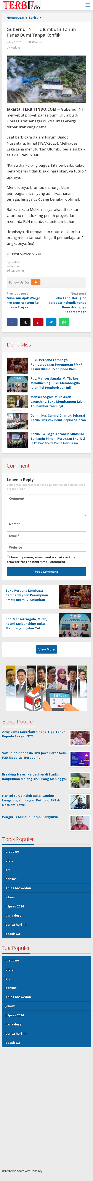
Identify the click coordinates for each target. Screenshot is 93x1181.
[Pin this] (38, 322)
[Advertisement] (46, 1110)
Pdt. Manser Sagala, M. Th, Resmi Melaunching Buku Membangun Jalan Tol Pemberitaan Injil (56, 383)
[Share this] (12, 322)
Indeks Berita (39, 1175)
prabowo (12, 851)
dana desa (13, 915)
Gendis (47, 1171)
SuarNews (59, 1171)
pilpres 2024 (14, 906)
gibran (10, 860)
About (74, 1171)
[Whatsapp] (64, 322)
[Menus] (88, 5)
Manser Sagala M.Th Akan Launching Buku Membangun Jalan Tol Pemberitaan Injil (57, 401)
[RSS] (35, 282)
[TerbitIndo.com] (21, 5)
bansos (11, 879)
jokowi (10, 897)
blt (7, 870)
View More (46, 649)
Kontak (22, 1175)
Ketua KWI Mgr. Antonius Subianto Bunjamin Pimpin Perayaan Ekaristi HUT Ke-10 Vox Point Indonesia (57, 438)
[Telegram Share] (51, 322)
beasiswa (12, 934)
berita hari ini (15, 924)
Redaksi (7, 1175)
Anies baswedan (18, 888)
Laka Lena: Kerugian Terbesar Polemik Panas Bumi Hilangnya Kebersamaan (67, 302)
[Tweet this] (25, 322)
